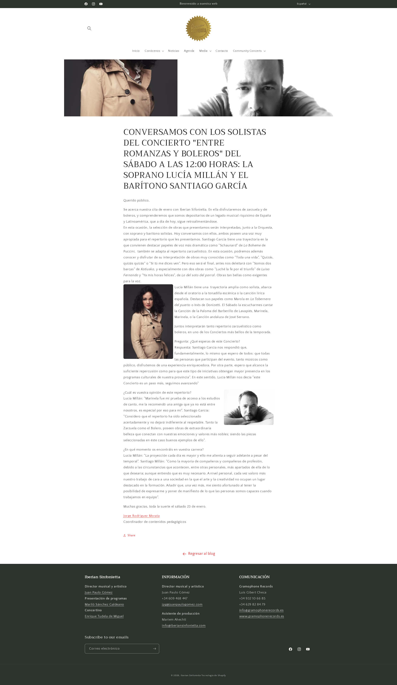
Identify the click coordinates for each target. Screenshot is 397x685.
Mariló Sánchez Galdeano (104, 604)
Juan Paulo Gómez (99, 592)
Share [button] (131, 535)
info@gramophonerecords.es (261, 610)
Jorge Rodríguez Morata (141, 516)
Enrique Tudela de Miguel (104, 616)
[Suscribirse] (154, 649)
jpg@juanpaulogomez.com (182, 604)
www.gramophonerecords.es (261, 616)
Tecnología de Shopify (213, 675)
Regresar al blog (201, 554)
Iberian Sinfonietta (191, 675)
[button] (89, 28)
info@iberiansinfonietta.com (184, 625)
